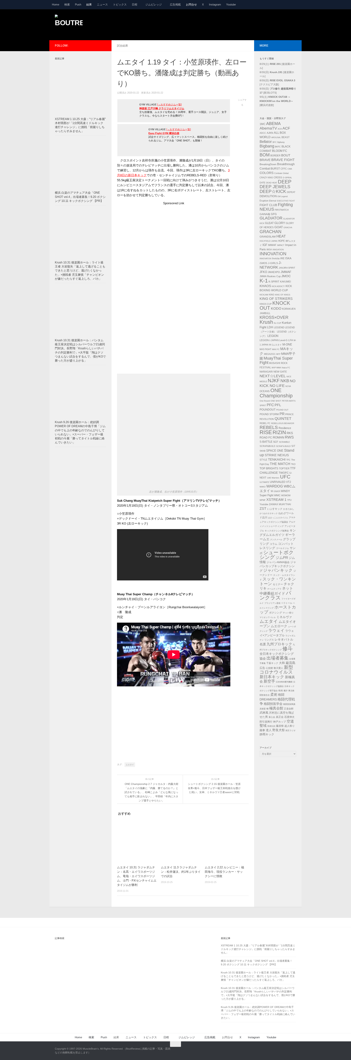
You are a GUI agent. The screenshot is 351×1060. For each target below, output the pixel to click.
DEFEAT (291, 192)
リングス (269, 639)
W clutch (275, 491)
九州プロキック (279, 644)
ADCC (263, 133)
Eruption (264, 201)
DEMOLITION (268, 196)
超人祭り (289, 725)
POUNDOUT (267, 409)
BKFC (278, 146)
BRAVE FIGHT (283, 160)
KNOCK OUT (275, 305)
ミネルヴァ (284, 617)
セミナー (278, 584)
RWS (289, 437)
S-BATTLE (266, 441)
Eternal (272, 201)
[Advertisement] (229, 24)
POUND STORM (269, 414)
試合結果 (122, 45)
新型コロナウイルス (276, 670)
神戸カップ (279, 721)
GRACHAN (270, 231)
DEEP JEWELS (275, 186)
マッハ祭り (288, 612)
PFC (270, 405)
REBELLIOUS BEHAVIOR (282, 423)
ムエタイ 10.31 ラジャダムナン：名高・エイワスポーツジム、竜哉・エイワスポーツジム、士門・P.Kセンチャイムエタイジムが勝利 (136, 876)
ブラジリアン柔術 (272, 603)
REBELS (269, 427)
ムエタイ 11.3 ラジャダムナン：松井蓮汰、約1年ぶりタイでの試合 (181, 872)
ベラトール (286, 603)
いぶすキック (274, 508)
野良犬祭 (278, 730)
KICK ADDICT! (278, 286)
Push (78, 4)
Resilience (285, 428)
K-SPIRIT (274, 281)
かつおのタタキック (269, 513)
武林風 (264, 712)
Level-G (283, 340)
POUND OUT (282, 410)
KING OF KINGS (282, 295)
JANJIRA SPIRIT (287, 268)
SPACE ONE (274, 450)
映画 (280, 690)
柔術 (273, 694)
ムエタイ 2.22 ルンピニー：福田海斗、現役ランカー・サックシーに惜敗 (224, 872)
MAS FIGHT (265, 349)
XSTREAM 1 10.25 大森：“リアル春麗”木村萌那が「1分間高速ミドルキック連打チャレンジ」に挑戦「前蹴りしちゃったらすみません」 (258, 949)
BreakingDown (268, 164)
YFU (289, 500)
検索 (67, 4)
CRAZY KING (266, 177)
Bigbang (267, 146)
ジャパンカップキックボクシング (278, 566)
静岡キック (267, 734)
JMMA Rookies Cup (270, 276)
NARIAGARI (266, 371)
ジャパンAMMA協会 (278, 562)
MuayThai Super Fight (276, 360)
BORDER (275, 155)
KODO (276, 308)
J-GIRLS (273, 263)
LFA (290, 340)
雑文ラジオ (291, 730)
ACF (286, 128)
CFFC (284, 169)
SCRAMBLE (284, 442)
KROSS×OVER (274, 317)
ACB (280, 129)
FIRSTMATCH (282, 210)
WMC (277, 495)
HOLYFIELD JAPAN (268, 241)
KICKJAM (264, 295)
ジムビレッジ (153, 4)
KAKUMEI (285, 281)
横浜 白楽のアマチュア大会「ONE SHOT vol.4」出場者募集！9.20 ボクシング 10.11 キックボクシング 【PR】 (80, 196)
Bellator (266, 142)
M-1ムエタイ (275, 344)
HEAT (281, 236)
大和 (282, 662)
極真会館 (276, 708)
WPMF (263, 500)
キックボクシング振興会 (277, 530)
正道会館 (288, 708)
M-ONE (287, 344)
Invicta (276, 258)
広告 (262, 667)
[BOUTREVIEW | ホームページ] (69, 24)
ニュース (102, 4)
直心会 (272, 717)
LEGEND (279, 327)
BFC (275, 142)
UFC (285, 477)
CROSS (278, 177)
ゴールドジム (282, 548)
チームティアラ (274, 589)
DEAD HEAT (271, 183)
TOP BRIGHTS (269, 468)
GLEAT (269, 223)
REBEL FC (265, 423)
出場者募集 (277, 658)
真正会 (280, 716)
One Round (265, 401)
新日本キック (272, 677)
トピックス (120, 4)
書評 (286, 690)
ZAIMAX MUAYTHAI (280, 504)
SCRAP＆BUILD (283, 446)
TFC (288, 460)
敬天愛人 (278, 668)
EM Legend (283, 196)
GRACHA (288, 227)
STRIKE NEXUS (277, 455)
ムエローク (279, 626)
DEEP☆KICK (273, 191)
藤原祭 (280, 725)
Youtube (231, 4)
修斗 (287, 648)
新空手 (269, 681)
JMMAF (286, 272)
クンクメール (276, 539)
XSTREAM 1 (276, 499)
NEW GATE (280, 371)
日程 (134, 4)
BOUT (285, 155)
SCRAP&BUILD (267, 446)
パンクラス (275, 595)
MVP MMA (276, 367)
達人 (269, 730)
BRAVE (265, 160)
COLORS (266, 173)
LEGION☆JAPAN (269, 340)
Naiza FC (286, 367)
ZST (263, 508)
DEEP (284, 182)
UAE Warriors (273, 478)
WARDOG (274, 486)
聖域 (263, 725)
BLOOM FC (279, 150)
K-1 (264, 281)
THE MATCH (280, 464)
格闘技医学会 (273, 704)
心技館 (269, 668)
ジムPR (282, 558)
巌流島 (290, 663)
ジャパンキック (278, 570)
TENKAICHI (277, 459)
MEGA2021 (269, 354)
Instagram (215, 4)
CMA (290, 169)
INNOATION (278, 249)
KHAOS (265, 286)
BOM (265, 154)
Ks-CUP (277, 323)
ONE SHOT (276, 401)
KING (271, 294)
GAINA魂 (265, 214)
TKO (293, 464)
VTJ (288, 481)
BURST (275, 168)
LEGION (272, 335)
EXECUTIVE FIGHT (286, 201)
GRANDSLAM (268, 236)
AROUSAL (276, 137)
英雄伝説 (271, 726)
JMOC (286, 276)
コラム (273, 543)
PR (282, 414)
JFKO (263, 271)
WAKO (263, 487)
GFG (274, 214)
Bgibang (280, 142)
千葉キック (272, 663)
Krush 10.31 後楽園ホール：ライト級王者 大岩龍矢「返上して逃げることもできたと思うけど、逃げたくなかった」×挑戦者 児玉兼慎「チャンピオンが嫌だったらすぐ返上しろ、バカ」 (80, 270)
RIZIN (279, 432)
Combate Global (281, 173)
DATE (262, 182)
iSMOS (263, 263)
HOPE (281, 241)
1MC (262, 124)
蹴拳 (262, 730)
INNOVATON (265, 258)
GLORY (279, 223)
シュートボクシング (277, 555)
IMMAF (272, 245)
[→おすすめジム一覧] (169, 104)
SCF (275, 441)
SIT (293, 446)
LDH (270, 327)
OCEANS (265, 391)
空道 (290, 721)
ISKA (288, 258)
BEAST (286, 137)
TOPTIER (284, 468)
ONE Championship (276, 392)
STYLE (263, 459)
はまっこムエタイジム (278, 517)
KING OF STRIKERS (276, 299)
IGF (265, 244)
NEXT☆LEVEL (273, 376)
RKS (290, 433)
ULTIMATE (264, 482)
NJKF (274, 380)
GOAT (278, 227)
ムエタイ (130, 764)
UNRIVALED (277, 481)
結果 (89, 4)
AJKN (270, 132)
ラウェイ (276, 630)
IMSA (269, 249)
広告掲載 (175, 4)
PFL (278, 405)
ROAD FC (266, 437)
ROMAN (278, 437)
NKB (284, 380)
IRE (282, 258)
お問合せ (191, 4)
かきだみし (288, 509)
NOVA (288, 386)
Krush (266, 322)
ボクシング (275, 612)
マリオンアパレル (268, 617)
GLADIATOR (271, 218)
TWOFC (284, 472)
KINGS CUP (266, 304)
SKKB (262, 451)
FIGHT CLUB (268, 205)
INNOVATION (273, 253)
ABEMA (273, 123)
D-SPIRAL (287, 177)
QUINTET (283, 418)
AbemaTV (268, 128)
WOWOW (285, 495)
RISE (266, 432)
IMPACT (280, 245)
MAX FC (276, 349)
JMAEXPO (274, 272)
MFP (278, 354)
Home (55, 4)
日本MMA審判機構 (284, 682)
